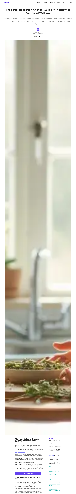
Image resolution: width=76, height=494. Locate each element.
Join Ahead (51, 455)
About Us (38, 2)
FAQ (71, 2)
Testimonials (52, 2)
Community (64, 2)
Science (58, 2)
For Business (44, 2)
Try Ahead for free (28, 473)
